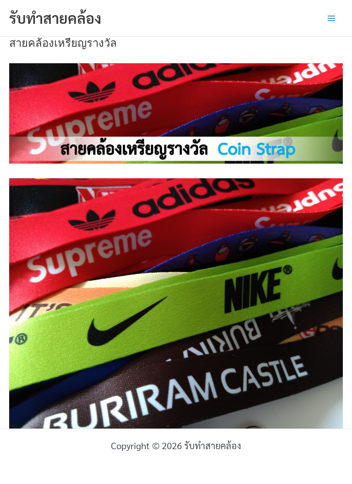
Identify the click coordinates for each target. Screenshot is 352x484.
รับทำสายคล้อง (55, 17)
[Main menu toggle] (331, 18)
